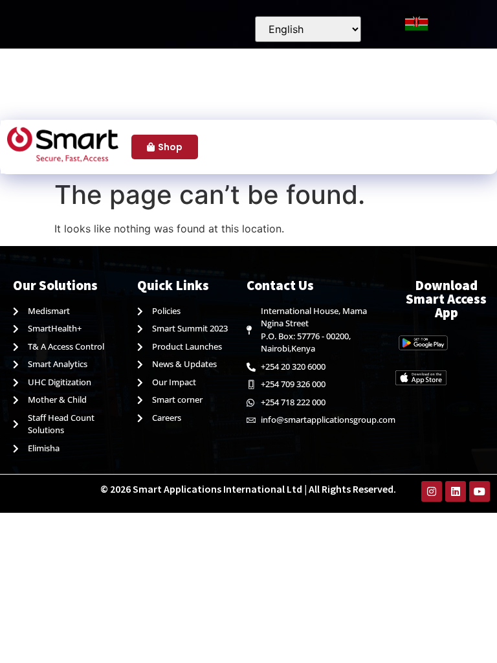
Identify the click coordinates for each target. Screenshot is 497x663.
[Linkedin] (455, 491)
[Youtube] (479, 491)
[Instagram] (431, 491)
